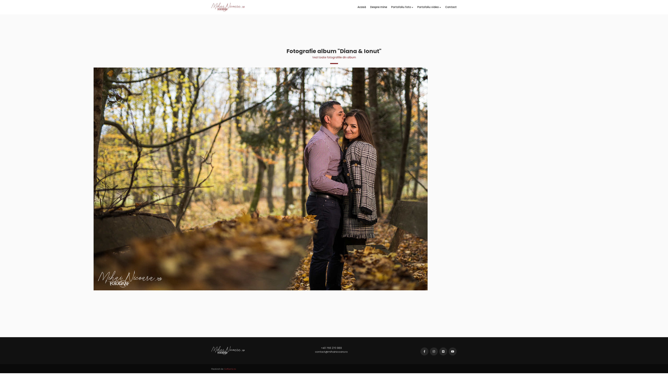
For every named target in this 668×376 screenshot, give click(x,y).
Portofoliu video (428, 7)
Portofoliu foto (401, 7)
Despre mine (378, 7)
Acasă (361, 7)
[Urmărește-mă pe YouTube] (453, 351)
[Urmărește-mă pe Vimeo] (443, 351)
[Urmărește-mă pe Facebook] (424, 351)
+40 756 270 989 (331, 348)
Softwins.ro (230, 368)
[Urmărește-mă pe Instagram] (434, 351)
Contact (451, 7)
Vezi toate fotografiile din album (334, 57)
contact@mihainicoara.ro (331, 352)
